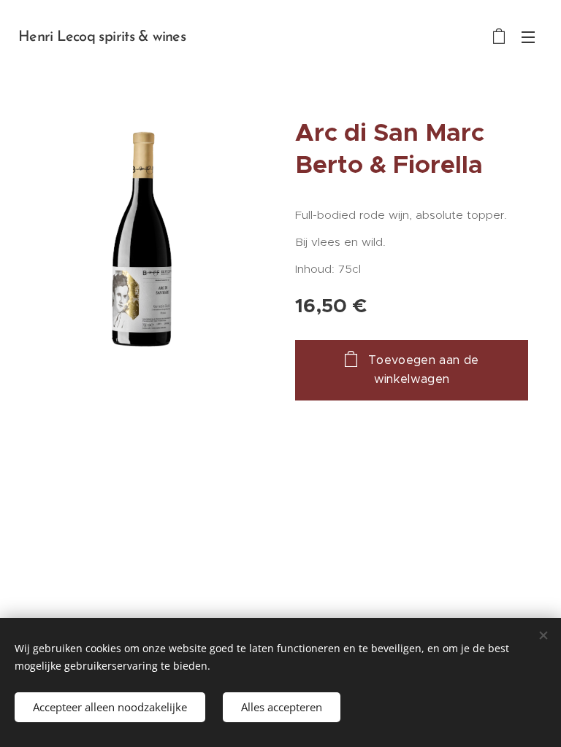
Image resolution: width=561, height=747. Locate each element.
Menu (528, 36)
